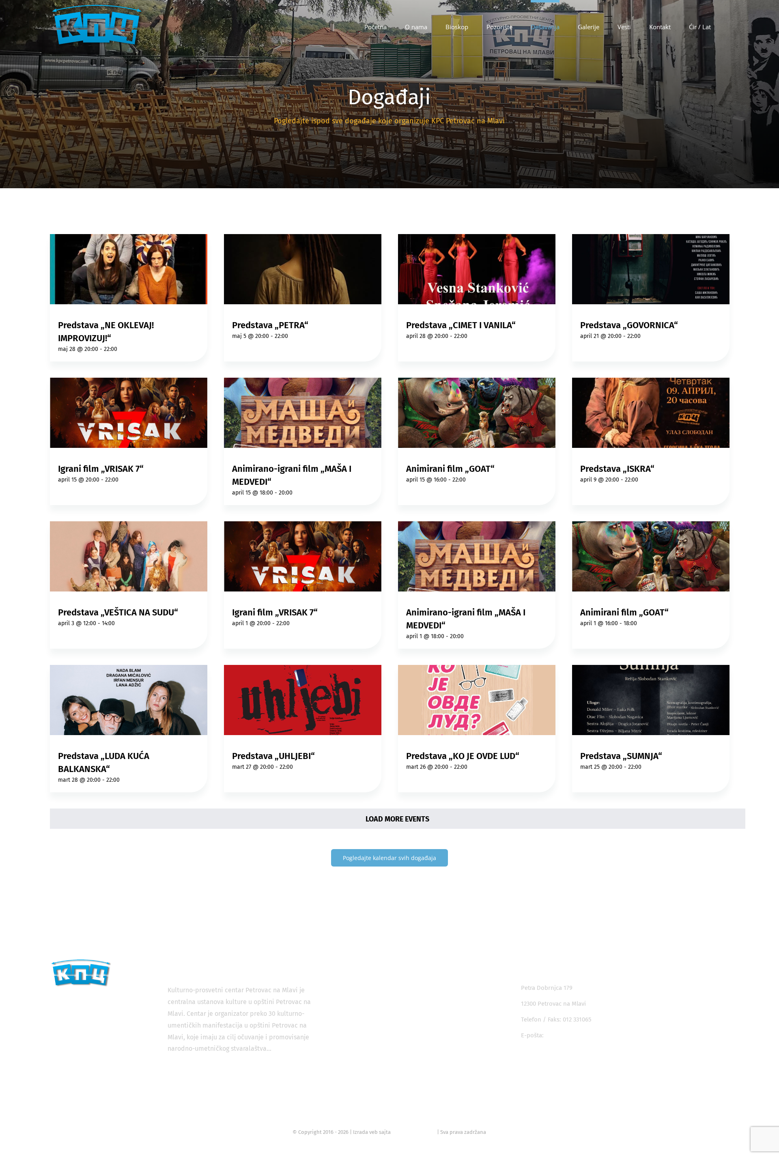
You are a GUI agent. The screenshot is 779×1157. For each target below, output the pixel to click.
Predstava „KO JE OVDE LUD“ (462, 756)
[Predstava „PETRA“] (303, 269)
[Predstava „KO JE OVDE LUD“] (477, 700)
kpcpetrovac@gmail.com (579, 1035)
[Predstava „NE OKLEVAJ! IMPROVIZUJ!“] (129, 269)
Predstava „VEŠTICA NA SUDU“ (118, 612)
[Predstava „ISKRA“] (651, 413)
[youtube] (562, 1060)
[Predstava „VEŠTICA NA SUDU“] (129, 556)
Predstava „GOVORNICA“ (629, 325)
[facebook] (526, 1060)
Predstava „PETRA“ (270, 325)
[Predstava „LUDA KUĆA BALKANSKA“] (129, 700)
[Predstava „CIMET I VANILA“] (477, 269)
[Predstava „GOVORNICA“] (651, 269)
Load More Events (397, 819)
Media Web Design (414, 1132)
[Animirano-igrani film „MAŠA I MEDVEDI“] (303, 413)
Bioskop (370, 985)
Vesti (365, 1073)
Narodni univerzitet (385, 1029)
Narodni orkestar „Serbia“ (394, 1044)
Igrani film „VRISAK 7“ (101, 468)
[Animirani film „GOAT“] (477, 413)
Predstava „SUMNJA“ (621, 756)
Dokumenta (375, 1088)
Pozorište (372, 1000)
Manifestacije (377, 1015)
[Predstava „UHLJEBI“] (303, 700)
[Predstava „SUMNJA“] (651, 700)
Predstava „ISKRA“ (617, 468)
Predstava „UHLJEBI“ (273, 756)
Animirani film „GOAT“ (450, 468)
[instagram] (544, 1060)
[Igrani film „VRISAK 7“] (129, 413)
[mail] (581, 1060)
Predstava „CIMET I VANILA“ (461, 325)
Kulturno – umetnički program (400, 1058)
